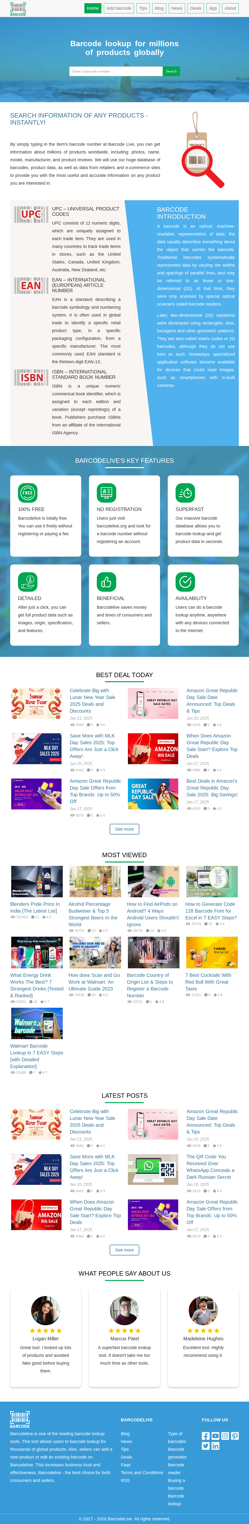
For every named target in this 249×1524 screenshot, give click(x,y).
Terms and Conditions (142, 1472)
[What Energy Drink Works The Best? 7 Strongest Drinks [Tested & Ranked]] (37, 952)
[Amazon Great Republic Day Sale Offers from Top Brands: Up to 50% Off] (36, 793)
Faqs (126, 1464)
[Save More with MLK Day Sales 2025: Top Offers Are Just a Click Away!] (36, 748)
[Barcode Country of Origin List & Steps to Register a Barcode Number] (153, 952)
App (213, 8)
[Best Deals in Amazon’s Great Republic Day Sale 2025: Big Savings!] (153, 793)
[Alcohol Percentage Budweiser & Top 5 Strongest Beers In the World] (95, 881)
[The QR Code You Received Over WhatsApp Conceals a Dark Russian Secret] (153, 1169)
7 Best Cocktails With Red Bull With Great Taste (208, 981)
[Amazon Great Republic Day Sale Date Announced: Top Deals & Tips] (153, 703)
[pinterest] (235, 1436)
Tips (143, 8)
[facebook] (206, 1436)
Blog (159, 8)
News (176, 8)
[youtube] (215, 1436)
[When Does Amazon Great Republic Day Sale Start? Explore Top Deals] (153, 748)
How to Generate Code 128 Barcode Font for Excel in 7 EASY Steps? (211, 910)
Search (171, 71)
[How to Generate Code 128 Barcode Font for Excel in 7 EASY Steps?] (212, 881)
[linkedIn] (215, 1446)
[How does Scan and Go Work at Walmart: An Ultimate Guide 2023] (95, 952)
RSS (125, 1480)
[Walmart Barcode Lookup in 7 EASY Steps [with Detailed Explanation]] (37, 1023)
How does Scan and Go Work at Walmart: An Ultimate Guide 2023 (94, 981)
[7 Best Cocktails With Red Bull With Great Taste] (212, 952)
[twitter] (206, 1446)
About (230, 8)
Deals (195, 8)
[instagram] (225, 1436)
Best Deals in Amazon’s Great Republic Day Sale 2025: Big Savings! (212, 787)
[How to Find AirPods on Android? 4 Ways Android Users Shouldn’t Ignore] (153, 881)
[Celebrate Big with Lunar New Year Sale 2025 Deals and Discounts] (36, 703)
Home (93, 8)
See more (124, 829)
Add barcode (119, 8)
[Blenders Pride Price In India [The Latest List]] (37, 881)
